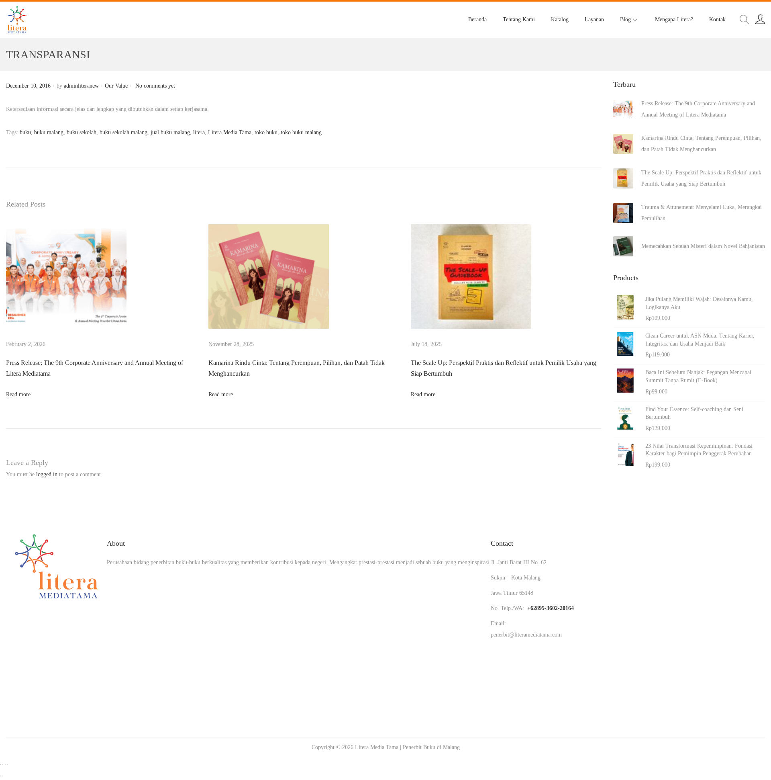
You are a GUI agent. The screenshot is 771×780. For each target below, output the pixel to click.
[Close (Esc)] (7, 764)
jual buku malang (170, 132)
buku (25, 132)
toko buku (266, 132)
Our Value (116, 86)
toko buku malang (301, 132)
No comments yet (155, 86)
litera (199, 132)
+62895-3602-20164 (550, 608)
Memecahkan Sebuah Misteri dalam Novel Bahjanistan (703, 246)
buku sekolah (81, 132)
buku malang (48, 132)
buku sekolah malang (123, 132)
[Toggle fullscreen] (2, 764)
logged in (46, 474)
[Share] (5, 764)
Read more (18, 394)
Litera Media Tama (229, 132)
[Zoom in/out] (0, 764)
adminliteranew (81, 86)
